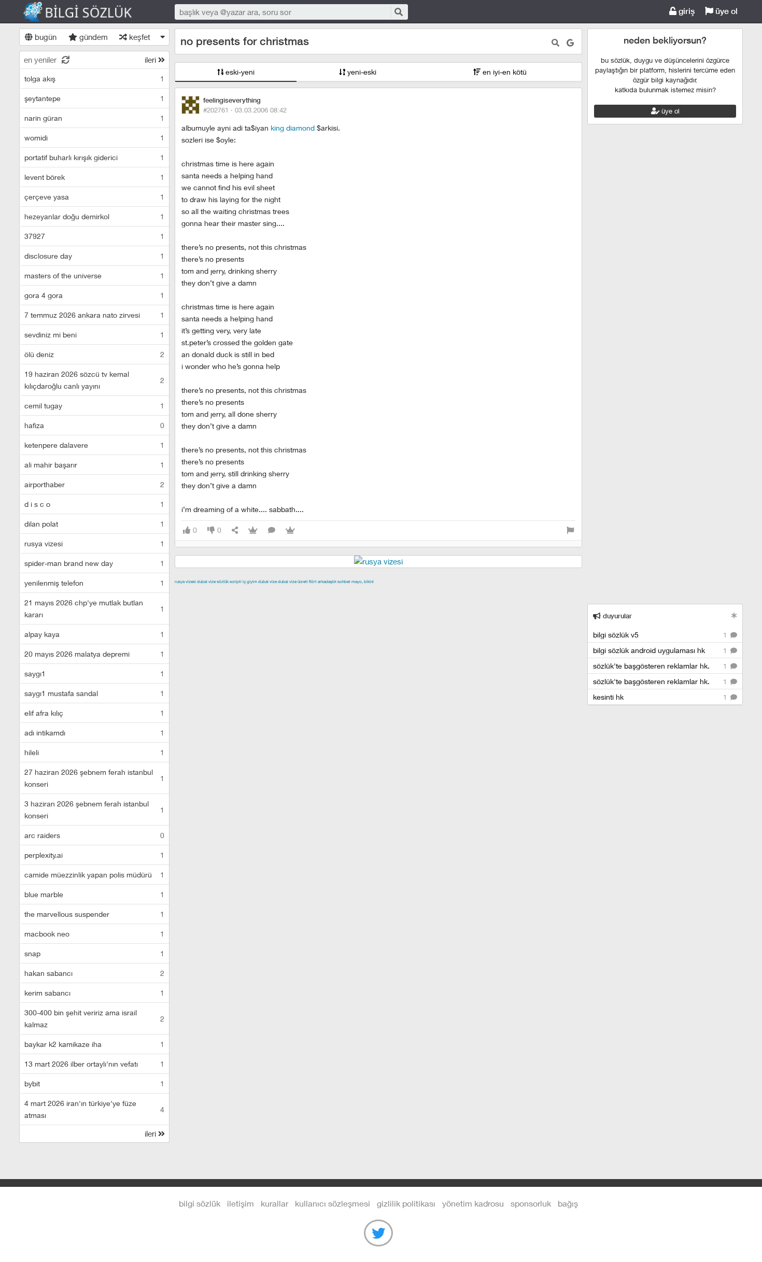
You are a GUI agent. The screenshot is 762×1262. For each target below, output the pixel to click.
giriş (685, 11)
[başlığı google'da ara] (570, 42)
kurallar (274, 1203)
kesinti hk (661, 696)
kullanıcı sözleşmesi (332, 1203)
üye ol (725, 11)
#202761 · (245, 110)
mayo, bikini (362, 581)
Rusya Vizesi (185, 581)
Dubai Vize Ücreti (293, 581)
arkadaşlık (327, 581)
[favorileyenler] (290, 530)
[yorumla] (271, 530)
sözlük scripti (229, 581)
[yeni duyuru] (734, 615)
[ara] (398, 12)
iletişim (240, 1203)
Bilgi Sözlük (86, 12)
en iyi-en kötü (504, 71)
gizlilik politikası (406, 1203)
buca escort (292, 593)
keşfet (138, 36)
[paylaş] (234, 530)
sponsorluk (531, 1203)
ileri (151, 59)
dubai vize (206, 581)
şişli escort (217, 605)
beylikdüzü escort (325, 605)
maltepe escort (243, 593)
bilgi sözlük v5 (661, 634)
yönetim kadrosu (473, 1203)
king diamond (293, 127)
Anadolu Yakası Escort (503, 593)
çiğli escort (382, 593)
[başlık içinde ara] (555, 42)
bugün (45, 36)
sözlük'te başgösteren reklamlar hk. (661, 665)
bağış (568, 1203)
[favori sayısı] (253, 530)
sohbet (343, 581)
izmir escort (195, 593)
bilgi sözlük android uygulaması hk (661, 650)
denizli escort (338, 593)
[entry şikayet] (570, 530)
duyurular (616, 616)
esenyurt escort (265, 605)
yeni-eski (360, 71)
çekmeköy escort (433, 593)
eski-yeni (239, 71)
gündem (92, 36)
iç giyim (250, 581)
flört (313, 581)
